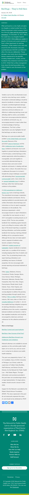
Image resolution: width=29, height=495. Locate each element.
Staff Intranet (14, 457)
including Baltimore (7, 302)
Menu (24, 2)
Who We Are (14, 444)
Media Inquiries (14, 452)
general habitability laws (11, 181)
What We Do (14, 447)
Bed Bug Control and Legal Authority (13, 330)
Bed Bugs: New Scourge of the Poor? (13, 333)
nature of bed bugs (13, 144)
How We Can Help (14, 449)
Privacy (17, 477)
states (7, 272)
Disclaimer (10, 477)
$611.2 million (11, 297)
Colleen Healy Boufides (10, 15)
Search (19, 2)
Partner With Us (14, 454)
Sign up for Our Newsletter (14, 468)
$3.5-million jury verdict (19, 39)
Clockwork (15, 487)
